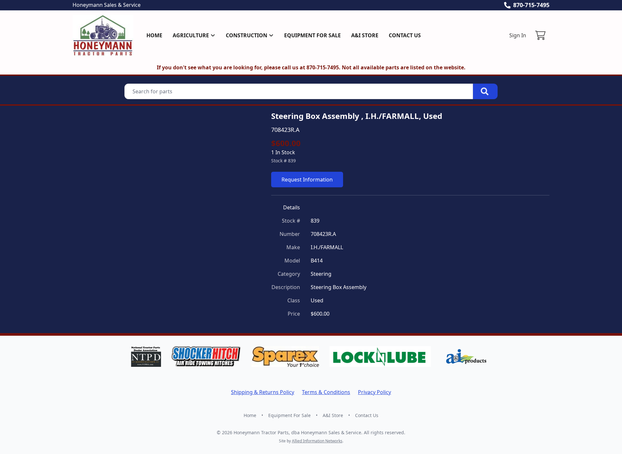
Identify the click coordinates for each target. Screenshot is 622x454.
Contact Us (405, 35)
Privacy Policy (374, 392)
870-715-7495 (531, 5)
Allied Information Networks (317, 441)
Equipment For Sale (312, 35)
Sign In (517, 35)
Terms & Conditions (326, 392)
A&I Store (364, 35)
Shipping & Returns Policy (262, 392)
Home (154, 35)
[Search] (485, 91)
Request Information (307, 179)
